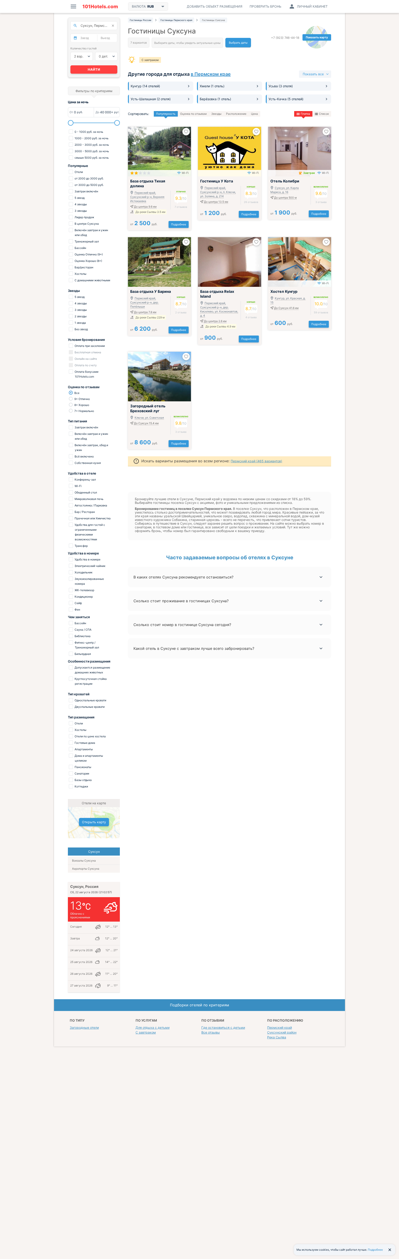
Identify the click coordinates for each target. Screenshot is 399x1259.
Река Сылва (276, 1037)
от (143, 224)
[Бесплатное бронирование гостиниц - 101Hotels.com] (100, 6)
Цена (254, 113)
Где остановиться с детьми (223, 1027)
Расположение (236, 113)
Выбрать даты (238, 42)
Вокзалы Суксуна (84, 860)
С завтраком (150, 60)
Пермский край (279, 1027)
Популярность (165, 113)
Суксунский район (281, 1032)
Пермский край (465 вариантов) (256, 461)
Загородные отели (84, 1027)
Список (324, 113)
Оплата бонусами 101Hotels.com (86, 374)
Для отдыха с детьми (152, 1027)
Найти (94, 69)
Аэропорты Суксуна (85, 868)
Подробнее (178, 224)
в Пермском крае (211, 74)
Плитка (305, 113)
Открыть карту (94, 822)
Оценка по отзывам (193, 113)
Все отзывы (210, 1032)
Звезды (216, 113)
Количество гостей (83, 48)
